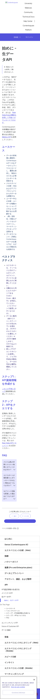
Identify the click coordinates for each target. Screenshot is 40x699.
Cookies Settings (18, 692)
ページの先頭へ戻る (9, 528)
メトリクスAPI (7, 593)
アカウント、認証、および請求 (18, 579)
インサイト (9, 662)
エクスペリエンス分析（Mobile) (19, 668)
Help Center (27, 21)
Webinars (28, 8)
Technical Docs (28, 17)
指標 (6, 556)
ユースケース (10, 608)
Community (28, 12)
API (6, 585)
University (28, 3)
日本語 (16, 37)
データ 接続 (6, 630)
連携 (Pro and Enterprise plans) (18, 567)
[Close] (34, 679)
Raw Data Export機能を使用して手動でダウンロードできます (9, 117)
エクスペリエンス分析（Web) (18, 550)
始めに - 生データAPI (11, 600)
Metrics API (6, 137)
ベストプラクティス (13, 611)
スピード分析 (10, 657)
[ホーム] (11, 2)
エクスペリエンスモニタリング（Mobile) (18, 649)
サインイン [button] (29, 37)
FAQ (7, 618)
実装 (6, 637)
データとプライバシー (14, 573)
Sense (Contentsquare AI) (16, 544)
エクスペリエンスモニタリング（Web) (21, 643)
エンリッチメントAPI (10, 623)
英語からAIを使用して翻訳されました (8, 69)
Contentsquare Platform (28, 28)
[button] (23, 37)
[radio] (14, 516)
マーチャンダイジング (14, 674)
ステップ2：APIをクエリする (16, 615)
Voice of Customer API (10, 626)
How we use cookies (18, 687)
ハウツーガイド (11, 562)
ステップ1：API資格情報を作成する (18, 613)
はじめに (8, 539)
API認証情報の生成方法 (11, 589)
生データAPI (6, 597)
